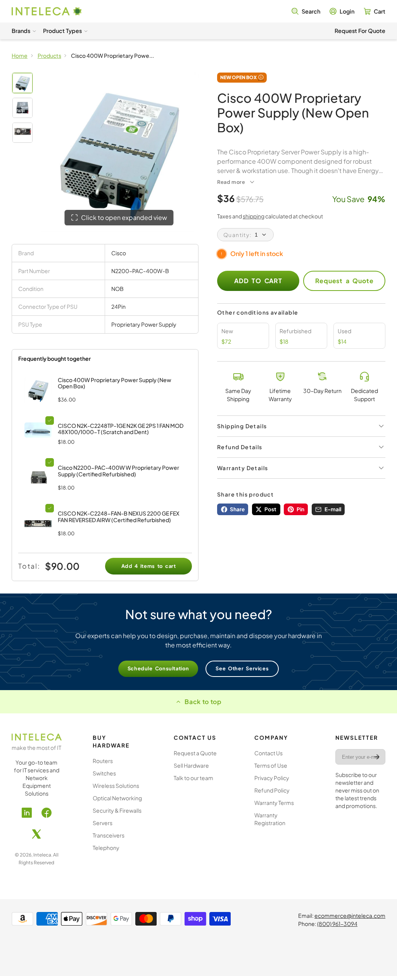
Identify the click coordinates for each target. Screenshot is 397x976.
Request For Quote (360, 30)
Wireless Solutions (116, 785)
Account (342, 11)
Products (49, 55)
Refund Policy (272, 790)
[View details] (38, 430)
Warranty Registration (269, 819)
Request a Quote (344, 281)
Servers (102, 822)
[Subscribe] (376, 757)
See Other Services (242, 668)
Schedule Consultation (158, 668)
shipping (253, 216)
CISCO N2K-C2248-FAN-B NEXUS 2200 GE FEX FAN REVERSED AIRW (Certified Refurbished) (119, 516)
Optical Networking (117, 797)
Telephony (106, 847)
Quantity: (237, 234)
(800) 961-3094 (337, 923)
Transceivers (108, 835)
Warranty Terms (274, 802)
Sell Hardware (191, 765)
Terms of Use (270, 765)
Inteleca (42, 855)
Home (20, 55)
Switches (104, 773)
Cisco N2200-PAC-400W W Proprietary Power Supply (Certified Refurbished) (118, 471)
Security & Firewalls (117, 810)
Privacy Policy (271, 777)
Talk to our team (193, 777)
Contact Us (268, 752)
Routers (103, 760)
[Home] (46, 11)
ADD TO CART (258, 281)
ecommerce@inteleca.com (349, 915)
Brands (21, 30)
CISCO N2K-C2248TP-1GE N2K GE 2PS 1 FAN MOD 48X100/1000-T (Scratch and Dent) (120, 429)
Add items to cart (148, 566)
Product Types (62, 30)
